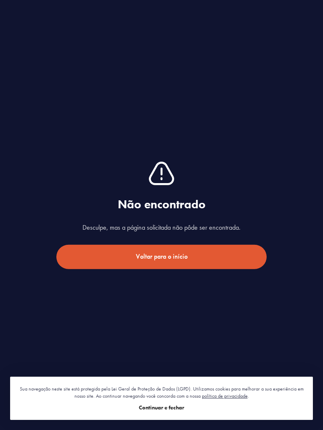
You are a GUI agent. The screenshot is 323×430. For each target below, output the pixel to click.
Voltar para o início (162, 256)
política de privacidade (225, 396)
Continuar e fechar (161, 407)
